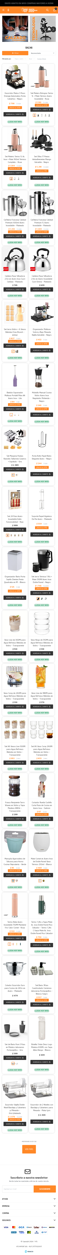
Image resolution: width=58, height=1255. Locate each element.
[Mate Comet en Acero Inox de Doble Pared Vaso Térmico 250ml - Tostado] (43, 880)
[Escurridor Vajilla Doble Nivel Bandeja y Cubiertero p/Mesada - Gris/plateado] (15, 1088)
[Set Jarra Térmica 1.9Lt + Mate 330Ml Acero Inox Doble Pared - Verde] (41, 598)
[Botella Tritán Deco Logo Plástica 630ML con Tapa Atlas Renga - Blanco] (41, 1028)
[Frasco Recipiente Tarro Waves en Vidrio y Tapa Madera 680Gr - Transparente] (15, 786)
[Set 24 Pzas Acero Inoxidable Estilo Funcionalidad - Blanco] (22, 535)
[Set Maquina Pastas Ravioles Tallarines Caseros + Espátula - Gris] (15, 439)
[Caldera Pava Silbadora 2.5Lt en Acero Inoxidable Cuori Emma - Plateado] (41, 259)
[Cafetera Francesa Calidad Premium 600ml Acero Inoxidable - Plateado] (15, 203)
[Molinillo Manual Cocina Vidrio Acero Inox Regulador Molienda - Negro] (41, 376)
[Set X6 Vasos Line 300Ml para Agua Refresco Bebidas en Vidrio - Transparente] (15, 730)
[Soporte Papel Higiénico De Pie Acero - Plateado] (41, 500)
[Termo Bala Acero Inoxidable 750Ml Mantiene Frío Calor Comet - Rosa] (15, 905)
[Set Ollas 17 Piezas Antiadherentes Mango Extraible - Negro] (41, 140)
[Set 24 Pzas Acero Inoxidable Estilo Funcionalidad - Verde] (18, 535)
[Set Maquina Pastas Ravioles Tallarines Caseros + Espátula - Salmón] (16, 475)
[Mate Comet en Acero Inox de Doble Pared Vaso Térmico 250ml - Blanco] (41, 842)
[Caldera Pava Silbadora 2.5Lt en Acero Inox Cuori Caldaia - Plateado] (15, 259)
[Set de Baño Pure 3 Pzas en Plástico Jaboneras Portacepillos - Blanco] (16, 1063)
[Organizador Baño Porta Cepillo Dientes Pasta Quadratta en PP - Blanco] (15, 560)
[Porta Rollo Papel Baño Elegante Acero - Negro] (41, 439)
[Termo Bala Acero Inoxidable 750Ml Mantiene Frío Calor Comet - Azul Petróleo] (20, 944)
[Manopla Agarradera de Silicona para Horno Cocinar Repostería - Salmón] (16, 880)
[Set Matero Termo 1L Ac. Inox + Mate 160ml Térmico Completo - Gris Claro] (18, 178)
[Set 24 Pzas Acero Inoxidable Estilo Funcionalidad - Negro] (15, 535)
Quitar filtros (41, 59)
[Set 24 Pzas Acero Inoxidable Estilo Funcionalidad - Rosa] (11, 535)
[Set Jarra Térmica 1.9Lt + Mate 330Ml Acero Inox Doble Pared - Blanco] (45, 598)
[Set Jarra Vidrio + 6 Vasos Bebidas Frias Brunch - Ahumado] (16, 351)
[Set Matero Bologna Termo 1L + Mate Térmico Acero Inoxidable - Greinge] (45, 115)
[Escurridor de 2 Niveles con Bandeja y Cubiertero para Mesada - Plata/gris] (41, 1088)
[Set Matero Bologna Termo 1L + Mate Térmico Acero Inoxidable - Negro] (38, 115)
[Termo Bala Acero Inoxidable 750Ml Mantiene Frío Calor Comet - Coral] (13, 944)
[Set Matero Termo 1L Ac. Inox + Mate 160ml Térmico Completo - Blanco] (15, 178)
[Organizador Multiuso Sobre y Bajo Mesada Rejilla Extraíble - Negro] (41, 313)
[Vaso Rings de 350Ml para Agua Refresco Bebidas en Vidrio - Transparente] (41, 623)
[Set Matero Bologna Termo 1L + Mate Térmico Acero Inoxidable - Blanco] (41, 115)
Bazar (30, 59)
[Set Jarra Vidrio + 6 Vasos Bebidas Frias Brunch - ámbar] (15, 313)
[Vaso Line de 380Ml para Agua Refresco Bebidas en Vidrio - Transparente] (41, 676)
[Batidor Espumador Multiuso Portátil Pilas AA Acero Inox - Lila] (15, 376)
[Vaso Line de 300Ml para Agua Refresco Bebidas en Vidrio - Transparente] (15, 623)
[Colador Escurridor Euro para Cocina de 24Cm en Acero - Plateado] (15, 969)
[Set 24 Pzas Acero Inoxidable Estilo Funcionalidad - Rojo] (15, 500)
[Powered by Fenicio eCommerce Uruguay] (29, 1251)
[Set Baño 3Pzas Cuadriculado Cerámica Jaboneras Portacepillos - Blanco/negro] (41, 969)
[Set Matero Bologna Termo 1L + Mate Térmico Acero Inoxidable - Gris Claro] (49, 115)
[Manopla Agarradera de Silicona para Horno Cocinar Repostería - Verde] (15, 842)
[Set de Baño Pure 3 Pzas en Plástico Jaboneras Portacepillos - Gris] (15, 1028)
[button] (47, 9)
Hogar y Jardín (19, 59)
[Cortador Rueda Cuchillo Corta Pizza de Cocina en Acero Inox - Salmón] (41, 786)
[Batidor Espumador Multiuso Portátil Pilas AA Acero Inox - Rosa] (15, 414)
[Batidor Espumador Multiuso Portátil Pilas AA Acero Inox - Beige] (18, 414)
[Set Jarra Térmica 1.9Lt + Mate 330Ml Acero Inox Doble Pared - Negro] (41, 560)
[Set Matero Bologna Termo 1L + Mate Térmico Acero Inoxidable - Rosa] (41, 76)
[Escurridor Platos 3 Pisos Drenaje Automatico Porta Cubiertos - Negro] (15, 76)
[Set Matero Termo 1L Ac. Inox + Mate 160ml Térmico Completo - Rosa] (15, 140)
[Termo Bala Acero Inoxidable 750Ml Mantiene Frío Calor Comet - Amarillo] (16, 944)
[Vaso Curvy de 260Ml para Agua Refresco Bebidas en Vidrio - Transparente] (15, 676)
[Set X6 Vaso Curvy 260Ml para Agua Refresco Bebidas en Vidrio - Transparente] (41, 730)
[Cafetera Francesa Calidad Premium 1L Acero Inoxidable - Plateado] (41, 203)
